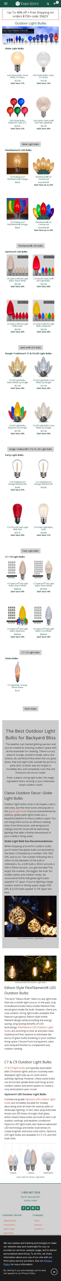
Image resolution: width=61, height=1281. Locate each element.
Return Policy (9, 1229)
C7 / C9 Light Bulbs (30, 652)
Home (36, 1220)
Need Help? (8, 1233)
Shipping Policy (10, 1220)
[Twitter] (28, 1208)
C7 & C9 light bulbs (14, 1068)
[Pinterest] (33, 1208)
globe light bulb (17, 811)
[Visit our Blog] (38, 1208)
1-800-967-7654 (30, 1192)
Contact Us (38, 1229)
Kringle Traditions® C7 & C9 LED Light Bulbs (30, 449)
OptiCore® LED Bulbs (30, 347)
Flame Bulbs (30, 708)
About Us (38, 1225)
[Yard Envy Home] (27, 3)
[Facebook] (23, 1208)
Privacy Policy (9, 1225)
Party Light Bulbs (30, 550)
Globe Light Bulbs (30, 144)
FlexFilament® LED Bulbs (30, 245)
